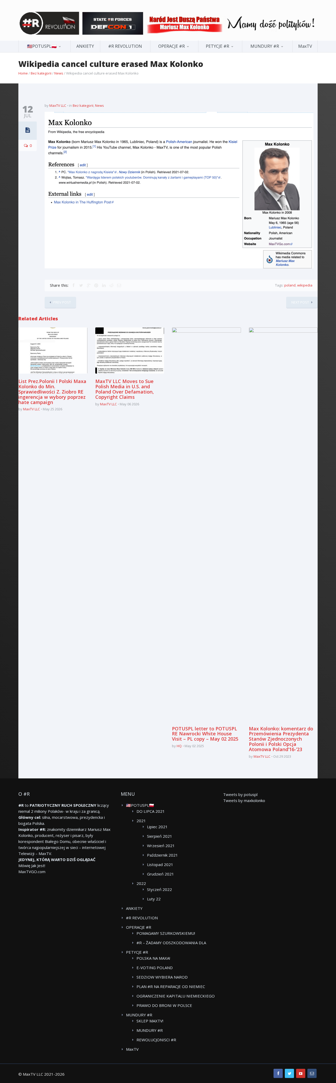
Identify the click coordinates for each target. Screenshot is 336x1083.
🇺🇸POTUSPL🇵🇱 (42, 46)
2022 (141, 883)
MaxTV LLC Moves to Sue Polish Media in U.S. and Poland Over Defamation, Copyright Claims (124, 389)
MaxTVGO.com (31, 871)
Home (23, 73)
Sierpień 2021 (159, 836)
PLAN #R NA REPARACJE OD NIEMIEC (170, 986)
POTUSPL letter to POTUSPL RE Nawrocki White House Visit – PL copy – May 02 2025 (205, 733)
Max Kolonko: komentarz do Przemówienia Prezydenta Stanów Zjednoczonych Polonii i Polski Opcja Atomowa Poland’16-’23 (281, 738)
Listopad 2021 (160, 864)
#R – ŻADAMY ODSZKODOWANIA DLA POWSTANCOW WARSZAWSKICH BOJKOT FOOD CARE (174, 943)
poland (290, 285)
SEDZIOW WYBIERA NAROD (162, 977)
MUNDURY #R (264, 46)
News (58, 73)
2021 (141, 820)
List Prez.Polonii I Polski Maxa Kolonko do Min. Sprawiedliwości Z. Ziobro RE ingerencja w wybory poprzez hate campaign (52, 391)
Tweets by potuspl (240, 794)
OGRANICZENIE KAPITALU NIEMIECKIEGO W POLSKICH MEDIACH (175, 996)
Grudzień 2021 (160, 874)
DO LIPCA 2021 (150, 811)
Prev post (62, 302)
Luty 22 (154, 898)
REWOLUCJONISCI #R (156, 1039)
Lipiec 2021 (157, 826)
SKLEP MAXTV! (149, 1020)
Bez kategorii (41, 73)
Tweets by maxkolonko (244, 800)
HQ (179, 746)
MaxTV (305, 46)
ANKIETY (85, 46)
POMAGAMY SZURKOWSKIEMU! (165, 933)
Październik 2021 (162, 855)
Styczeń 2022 (159, 889)
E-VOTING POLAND (154, 967)
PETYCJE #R (217, 46)
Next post (300, 302)
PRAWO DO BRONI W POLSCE (164, 1005)
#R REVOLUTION (125, 46)
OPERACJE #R (171, 46)
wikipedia (304, 285)
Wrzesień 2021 (161, 845)
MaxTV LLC (57, 105)
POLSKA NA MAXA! (153, 958)
